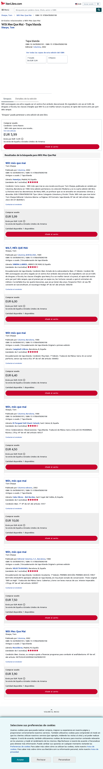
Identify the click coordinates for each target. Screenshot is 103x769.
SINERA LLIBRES (20, 264)
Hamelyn (17, 179)
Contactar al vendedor (13, 204)
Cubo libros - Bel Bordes (24, 497)
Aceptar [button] (20, 759)
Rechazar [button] (41, 759)
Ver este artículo (10, 131)
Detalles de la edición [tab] (26, 98)
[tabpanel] (50, 109)
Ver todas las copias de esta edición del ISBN (45, 52)
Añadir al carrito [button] (51, 146)
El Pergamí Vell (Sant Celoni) (26, 423)
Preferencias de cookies (20, 746)
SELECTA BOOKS (20, 568)
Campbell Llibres (20, 349)
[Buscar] (99, 10)
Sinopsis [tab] (7, 98)
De (32, 59)
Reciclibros (18, 647)
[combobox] (55, 10)
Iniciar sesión (89, 4)
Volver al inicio (51, 712)
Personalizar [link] (64, 759)
